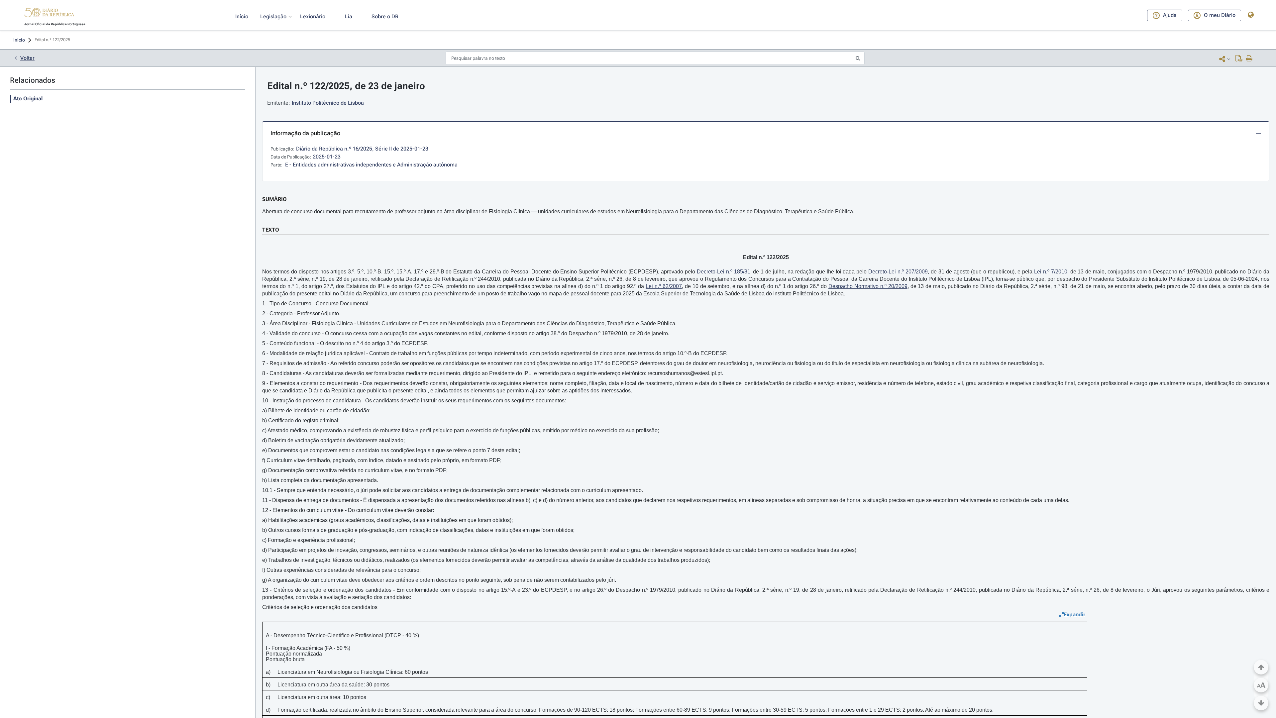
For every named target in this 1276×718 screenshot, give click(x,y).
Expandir (1074, 614)
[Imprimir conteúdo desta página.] (1249, 58)
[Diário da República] (49, 14)
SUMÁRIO (274, 199)
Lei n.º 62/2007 (664, 286)
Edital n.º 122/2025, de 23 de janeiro (346, 85)
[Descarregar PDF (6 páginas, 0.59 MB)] (1238, 58)
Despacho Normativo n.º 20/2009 (867, 286)
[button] (49, 13)
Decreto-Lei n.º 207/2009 (898, 271)
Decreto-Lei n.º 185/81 (723, 271)
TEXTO (270, 230)
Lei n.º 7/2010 (1050, 271)
